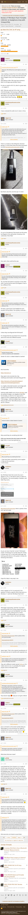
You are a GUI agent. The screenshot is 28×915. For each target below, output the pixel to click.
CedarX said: (4, 126)
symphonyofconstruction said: (9, 67)
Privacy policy (19, 907)
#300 (26, 794)
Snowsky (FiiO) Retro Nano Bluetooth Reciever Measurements (15, 849)
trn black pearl (18, 26)
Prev (9, 837)
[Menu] (2, 1)
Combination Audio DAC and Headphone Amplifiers (15, 852)
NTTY (5, 887)
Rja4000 (6, 878)
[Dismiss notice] (25, 6)
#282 (26, 108)
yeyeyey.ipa (6, 851)
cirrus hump (16, 24)
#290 (26, 451)
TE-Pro (21, 664)
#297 (26, 708)
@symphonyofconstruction (12, 147)
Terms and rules (11, 907)
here (5, 11)
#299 (26, 763)
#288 (26, 347)
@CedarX (22, 392)
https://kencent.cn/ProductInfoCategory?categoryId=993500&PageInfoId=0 (12, 381)
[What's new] (23, 1)
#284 (26, 248)
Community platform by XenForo (13, 911)
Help (24, 907)
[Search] (26, 1)
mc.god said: (5, 418)
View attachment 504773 (7, 640)
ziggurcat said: (5, 251)
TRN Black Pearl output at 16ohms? (15, 857)
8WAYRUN (18, 913)
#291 (26, 472)
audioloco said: (5, 656)
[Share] (23, 64)
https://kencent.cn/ (6, 373)
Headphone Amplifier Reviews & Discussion (14, 859)
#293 (26, 588)
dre (21, 24)
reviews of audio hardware (10, 7)
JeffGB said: (4, 817)
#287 (26, 320)
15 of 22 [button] (14, 837)
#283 (26, 123)
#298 (26, 743)
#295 (26, 630)
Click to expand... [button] (14, 139)
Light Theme (5, 904)
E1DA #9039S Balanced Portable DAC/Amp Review (14, 876)
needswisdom (7, 859)
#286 (26, 297)
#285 (26, 270)
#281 (26, 64)
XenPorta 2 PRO (4, 913)
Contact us (3, 907)
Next (19, 837)
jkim (3, 24)
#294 (26, 605)
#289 (26, 415)
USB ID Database (11, 360)
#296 (26, 680)
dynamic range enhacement (7, 26)
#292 (26, 506)
